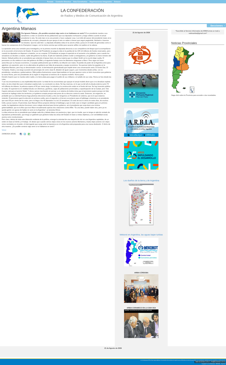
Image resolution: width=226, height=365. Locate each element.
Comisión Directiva (63, 2)
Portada (50, 2)
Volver (4, 130)
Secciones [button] (217, 25)
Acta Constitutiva (80, 2)
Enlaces (117, 2)
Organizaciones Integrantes (101, 2)
